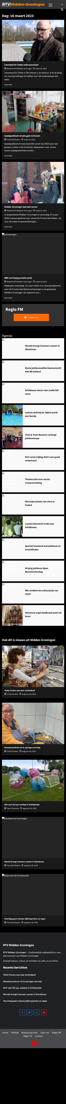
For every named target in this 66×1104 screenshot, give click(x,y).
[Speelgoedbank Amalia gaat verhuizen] (33, 111)
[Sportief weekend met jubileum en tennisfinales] (12, 548)
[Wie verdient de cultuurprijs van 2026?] (12, 593)
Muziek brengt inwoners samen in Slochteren (24, 994)
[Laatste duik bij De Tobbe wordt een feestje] (12, 415)
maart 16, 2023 (41, 68)
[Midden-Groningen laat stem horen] (33, 182)
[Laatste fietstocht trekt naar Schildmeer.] (12, 526)
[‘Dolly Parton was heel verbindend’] (33, 666)
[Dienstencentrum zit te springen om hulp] (33, 723)
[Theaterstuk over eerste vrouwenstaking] (12, 482)
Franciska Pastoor (13, 139)
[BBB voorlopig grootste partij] (33, 253)
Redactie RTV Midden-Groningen (19, 68)
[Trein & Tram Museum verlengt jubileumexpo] (12, 437)
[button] (50, 4)
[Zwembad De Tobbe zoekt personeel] (33, 40)
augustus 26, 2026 (29, 694)
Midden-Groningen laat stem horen (20, 206)
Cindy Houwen (12, 694)
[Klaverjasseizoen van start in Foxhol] (12, 504)
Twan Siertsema (13, 808)
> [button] (62, 4)
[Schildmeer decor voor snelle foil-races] (12, 393)
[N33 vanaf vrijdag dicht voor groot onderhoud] (12, 459)
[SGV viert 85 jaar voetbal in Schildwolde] (33, 780)
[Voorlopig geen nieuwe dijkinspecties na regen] (33, 894)
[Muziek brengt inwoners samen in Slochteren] (12, 348)
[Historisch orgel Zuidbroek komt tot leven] (12, 615)
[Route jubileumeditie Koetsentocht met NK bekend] (12, 370)
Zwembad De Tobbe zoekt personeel (21, 64)
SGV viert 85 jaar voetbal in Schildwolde (22, 804)
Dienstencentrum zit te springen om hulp (22, 747)
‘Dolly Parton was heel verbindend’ (19, 690)
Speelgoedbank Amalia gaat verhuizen (22, 135)
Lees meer (8, 84)
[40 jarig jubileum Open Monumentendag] (12, 571)
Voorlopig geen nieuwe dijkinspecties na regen (25, 1001)
